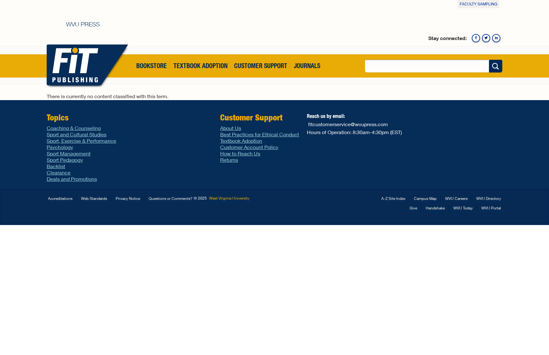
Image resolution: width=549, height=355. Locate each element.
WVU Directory (488, 198)
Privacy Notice (128, 198)
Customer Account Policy (249, 147)
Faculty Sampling (478, 4)
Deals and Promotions (72, 179)
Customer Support (260, 66)
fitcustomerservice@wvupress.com (348, 124)
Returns (229, 160)
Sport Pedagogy (65, 160)
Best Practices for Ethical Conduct (259, 134)
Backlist (56, 166)
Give (413, 208)
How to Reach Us (240, 153)
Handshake (435, 208)
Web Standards (94, 198)
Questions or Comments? (171, 198)
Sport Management (69, 153)
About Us (230, 128)
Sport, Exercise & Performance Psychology (81, 144)
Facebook (476, 38)
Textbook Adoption (200, 66)
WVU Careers (456, 198)
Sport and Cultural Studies (76, 134)
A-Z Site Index (393, 198)
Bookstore (151, 66)
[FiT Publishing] (74, 64)
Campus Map (425, 198)
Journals (307, 66)
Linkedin (496, 38)
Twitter (486, 38)
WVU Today (463, 208)
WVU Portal (491, 208)
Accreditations (60, 198)
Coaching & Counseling (74, 128)
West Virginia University (229, 198)
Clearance (59, 172)
